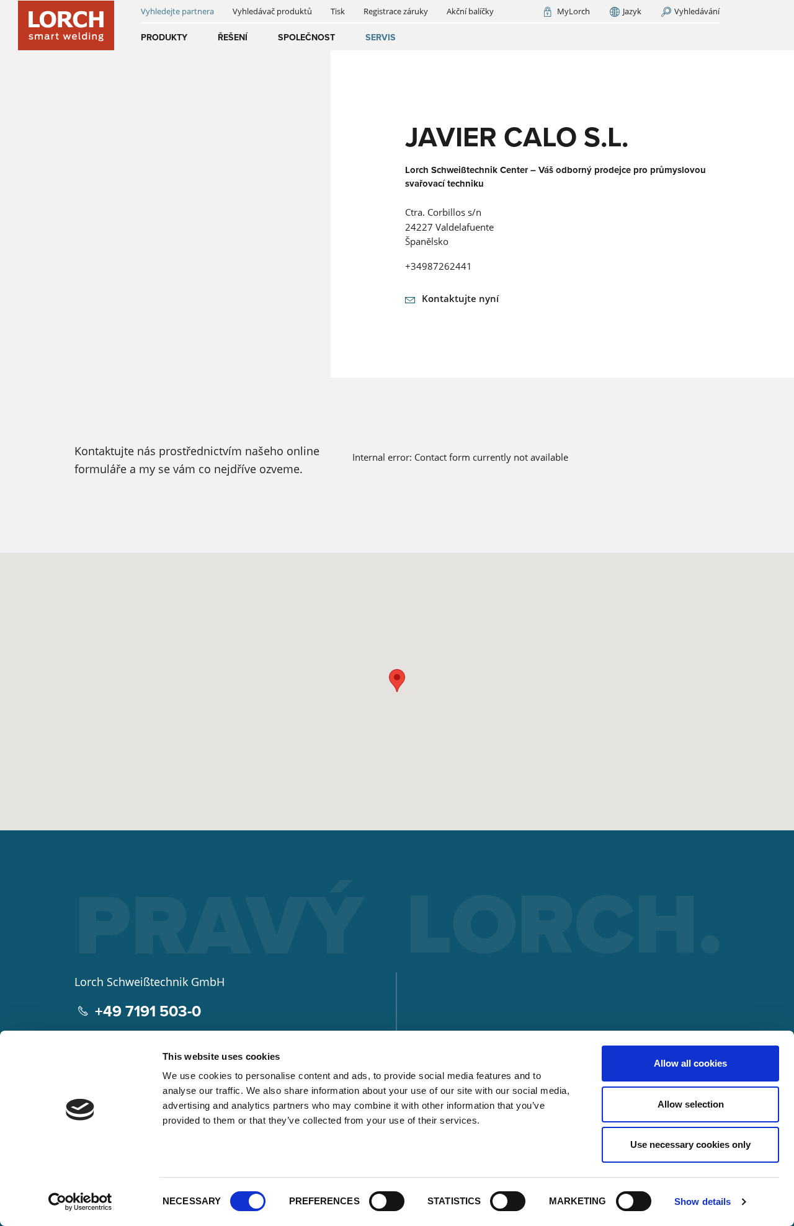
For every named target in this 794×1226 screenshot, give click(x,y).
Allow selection (691, 1104)
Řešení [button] (233, 37)
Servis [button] (380, 37)
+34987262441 (438, 266)
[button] (397, 680)
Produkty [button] (164, 37)
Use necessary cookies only (690, 1144)
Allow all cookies (690, 1063)
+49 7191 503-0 (148, 1011)
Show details (702, 1201)
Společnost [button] (306, 37)
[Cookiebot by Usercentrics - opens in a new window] (80, 1202)
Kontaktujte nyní (460, 298)
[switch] (386, 1201)
